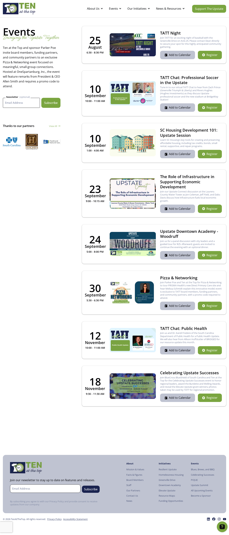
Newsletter (12, 97)
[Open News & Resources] (183, 8)
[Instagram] (219, 519)
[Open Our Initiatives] (148, 8)
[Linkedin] (208, 519)
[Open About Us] (101, 8)
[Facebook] (213, 519)
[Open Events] (120, 8)
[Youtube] (224, 519)
